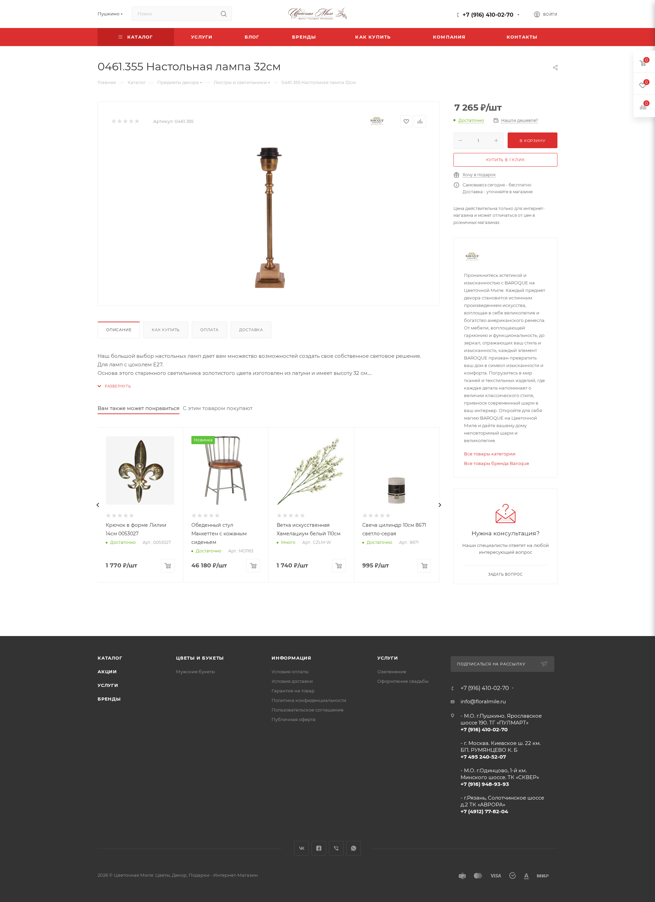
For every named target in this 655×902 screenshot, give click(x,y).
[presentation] (97, 505)
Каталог (110, 658)
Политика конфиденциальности (309, 700)
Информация (291, 658)
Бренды (109, 699)
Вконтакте (301, 848)
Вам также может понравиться (138, 408)
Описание (118, 329)
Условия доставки (292, 681)
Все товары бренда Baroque (496, 463)
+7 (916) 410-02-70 (488, 15)
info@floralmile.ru (483, 701)
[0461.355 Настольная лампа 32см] (269, 215)
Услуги (108, 685)
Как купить (166, 329)
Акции (107, 671)
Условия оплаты (290, 671)
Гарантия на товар (293, 690)
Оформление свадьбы (402, 681)
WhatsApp (353, 848)
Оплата (209, 329)
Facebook (318, 848)
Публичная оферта (294, 719)
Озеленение (391, 671)
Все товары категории (489, 453)
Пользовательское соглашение (308, 710)
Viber (336, 848)
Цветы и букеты (200, 658)
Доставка (251, 329)
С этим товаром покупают (217, 408)
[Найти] (223, 13)
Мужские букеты (195, 671)
